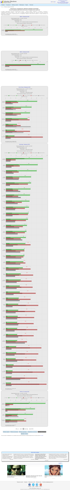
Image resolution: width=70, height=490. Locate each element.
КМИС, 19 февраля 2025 (24, 16)
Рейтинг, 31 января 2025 (24, 391)
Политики (31, 4)
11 (27, 429)
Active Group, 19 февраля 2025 (24, 87)
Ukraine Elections (10, 2)
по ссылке (41, 435)
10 (25, 429)
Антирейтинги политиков (32, 431)
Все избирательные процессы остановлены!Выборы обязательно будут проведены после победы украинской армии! (63, 1)
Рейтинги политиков (14, 431)
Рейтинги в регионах (23, 431)
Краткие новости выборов (35, 452)
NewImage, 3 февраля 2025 (24, 144)
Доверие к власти (24, 433)
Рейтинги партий (6, 431)
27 (31, 429)
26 (29, 429)
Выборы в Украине (7, 2)
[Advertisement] (24, 43)
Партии (26, 4)
